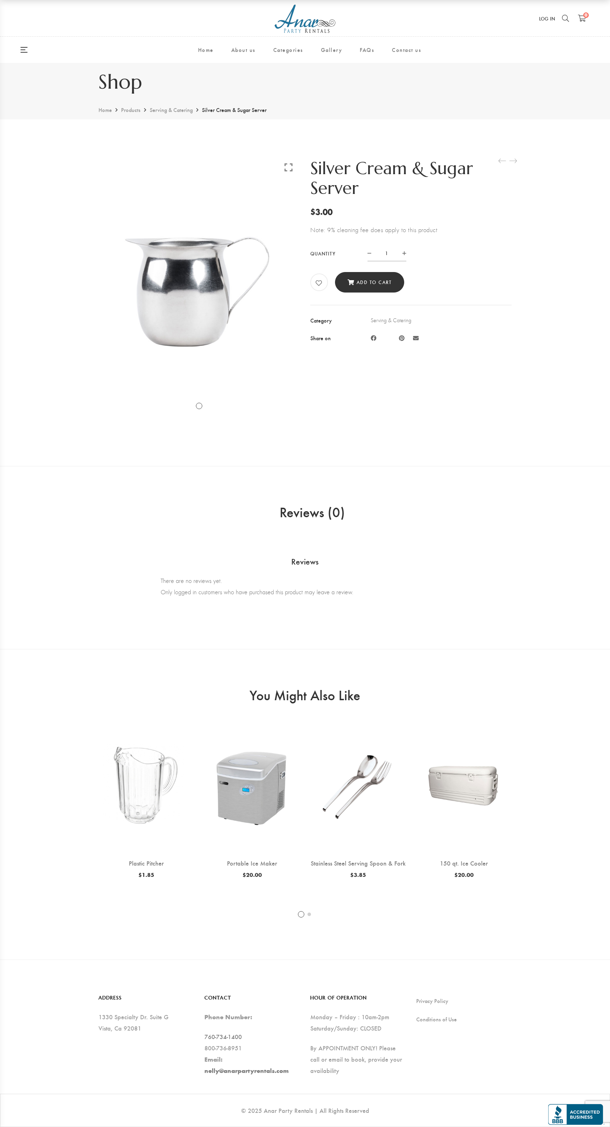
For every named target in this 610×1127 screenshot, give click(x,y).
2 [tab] (309, 914)
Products (130, 109)
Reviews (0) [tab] (312, 511)
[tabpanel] (146, 800)
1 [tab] (301, 914)
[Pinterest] (402, 338)
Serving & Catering (171, 109)
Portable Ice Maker (252, 862)
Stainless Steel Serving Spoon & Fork (358, 862)
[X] (387, 338)
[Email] (416, 338)
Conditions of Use (436, 1019)
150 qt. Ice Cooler (464, 862)
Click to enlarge (289, 167)
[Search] (565, 18)
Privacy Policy (432, 1000)
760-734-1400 (223, 1036)
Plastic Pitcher (146, 862)
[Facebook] (373, 338)
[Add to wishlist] (319, 283)
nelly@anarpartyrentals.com (246, 1070)
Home (105, 109)
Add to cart (374, 282)
